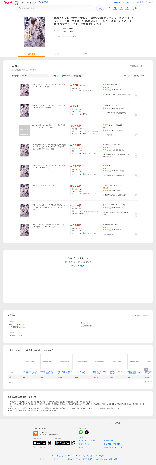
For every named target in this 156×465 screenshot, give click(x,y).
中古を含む (77, 76)
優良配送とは (108, 441)
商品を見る (22, 325)
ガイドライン (77, 459)
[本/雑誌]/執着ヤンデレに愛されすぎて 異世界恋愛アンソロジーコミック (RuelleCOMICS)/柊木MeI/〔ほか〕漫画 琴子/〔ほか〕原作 (49, 147)
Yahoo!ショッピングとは (87, 441)
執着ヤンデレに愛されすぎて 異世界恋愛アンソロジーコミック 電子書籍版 (49, 86)
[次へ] (146, 370)
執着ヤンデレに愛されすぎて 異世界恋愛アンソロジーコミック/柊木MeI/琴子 (49, 106)
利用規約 (69, 459)
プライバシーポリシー (45, 459)
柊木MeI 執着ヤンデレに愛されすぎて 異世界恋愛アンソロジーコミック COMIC (49, 126)
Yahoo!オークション (86, 456)
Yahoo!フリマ (99, 456)
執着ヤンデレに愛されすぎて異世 (43, 185)
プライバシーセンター (59, 459)
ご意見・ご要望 (113, 459)
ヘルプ (150, 2)
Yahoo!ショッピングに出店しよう (136, 2)
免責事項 (84, 459)
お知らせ (82, 447)
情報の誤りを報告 (142, 315)
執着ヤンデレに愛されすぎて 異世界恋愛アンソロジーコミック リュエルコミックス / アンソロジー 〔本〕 (49, 207)
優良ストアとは (84, 444)
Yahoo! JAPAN (119, 2)
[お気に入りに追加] (136, 95)
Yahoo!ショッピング (59, 456)
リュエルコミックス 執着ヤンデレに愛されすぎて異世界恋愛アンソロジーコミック (49, 226)
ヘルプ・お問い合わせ (101, 459)
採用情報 (90, 459)
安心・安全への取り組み (112, 444)
